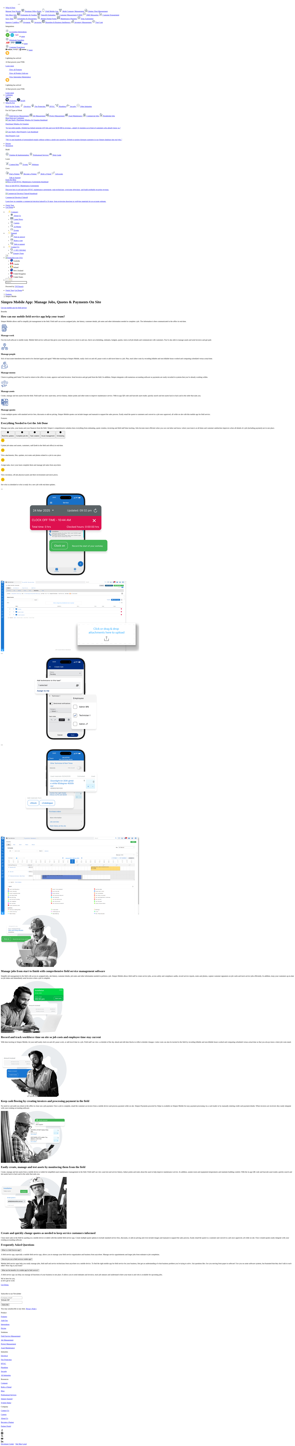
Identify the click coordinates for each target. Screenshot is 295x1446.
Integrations (5, 1324)
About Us (4, 1418)
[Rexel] (18, 44)
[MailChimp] (23, 50)
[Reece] (12, 44)
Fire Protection (6, 1360)
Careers (3, 1414)
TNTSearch (19, 286)
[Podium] (9, 50)
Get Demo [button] (9, 207)
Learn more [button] (10, 66)
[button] (12, 212)
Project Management (8, 1344)
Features (9, 294)
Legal (24, 1444)
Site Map (18, 1444)
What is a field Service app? (11, 1250)
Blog (2, 1391)
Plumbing (4, 1367)
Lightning (9, 96)
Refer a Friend (6, 1387)
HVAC (3, 1364)
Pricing (8, 144)
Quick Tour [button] (10, 205)
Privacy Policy (31, 1309)
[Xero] (12, 36)
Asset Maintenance (8, 1348)
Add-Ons (4, 1320)
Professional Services (8, 1395)
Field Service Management (10, 1336)
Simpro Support (6, 1399)
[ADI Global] (8, 44)
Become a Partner (7, 1422)
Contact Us (5, 1411)
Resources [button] (9, 146)
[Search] (9, 279)
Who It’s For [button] (10, 103)
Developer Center (7, 1444)
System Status (6, 1403)
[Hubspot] (16, 50)
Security (4, 1371)
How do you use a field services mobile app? (17, 1259)
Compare (4, 1383)
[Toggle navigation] (19, 4)
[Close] (2, 580)
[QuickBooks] (8, 36)
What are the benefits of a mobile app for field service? (20, 1270)
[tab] (8, 435)
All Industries (6, 1375)
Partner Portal (6, 1426)
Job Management (7, 1340)
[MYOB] (17, 36)
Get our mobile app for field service (14, 308)
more (23, 36)
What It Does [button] (10, 8)
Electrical (4, 1356)
